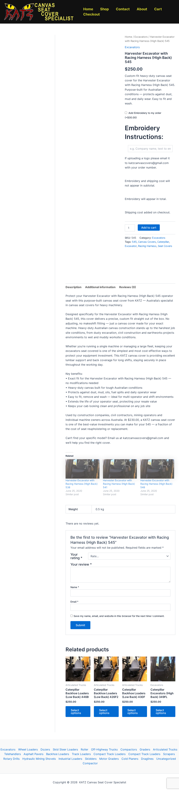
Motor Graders (109, 758)
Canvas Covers (147, 241)
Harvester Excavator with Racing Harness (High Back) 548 (156, 484)
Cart (158, 9)
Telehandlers (12, 754)
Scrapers (169, 754)
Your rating (76, 556)
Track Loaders (81, 754)
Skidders (90, 758)
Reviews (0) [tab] (127, 287)
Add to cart (148, 227)
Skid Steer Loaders (65, 749)
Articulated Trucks (165, 749)
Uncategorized (166, 758)
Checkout (91, 14)
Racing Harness (147, 245)
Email (74, 601)
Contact (123, 9)
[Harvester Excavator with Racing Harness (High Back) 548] (157, 469)
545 (134, 241)
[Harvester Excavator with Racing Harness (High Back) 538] (82, 469)
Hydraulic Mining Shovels (39, 758)
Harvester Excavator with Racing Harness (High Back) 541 (119, 484)
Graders (145, 749)
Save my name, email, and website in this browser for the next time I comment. (119, 615)
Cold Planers (129, 758)
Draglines (147, 758)
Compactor (90, 763)
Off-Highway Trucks (104, 749)
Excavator (131, 245)
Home (88, 9)
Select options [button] (76, 711)
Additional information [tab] (100, 287)
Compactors (128, 749)
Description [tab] (73, 287)
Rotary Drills (11, 758)
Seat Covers (165, 245)
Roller (84, 749)
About (142, 9)
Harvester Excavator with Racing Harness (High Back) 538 (82, 484)
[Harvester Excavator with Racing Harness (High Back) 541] (120, 469)
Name (74, 587)
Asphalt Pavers (33, 754)
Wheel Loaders (28, 749)
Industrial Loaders (70, 758)
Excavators (141, 36)
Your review (81, 564)
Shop (104, 9)
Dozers (45, 749)
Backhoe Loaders (57, 754)
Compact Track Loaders (110, 754)
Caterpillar (163, 241)
